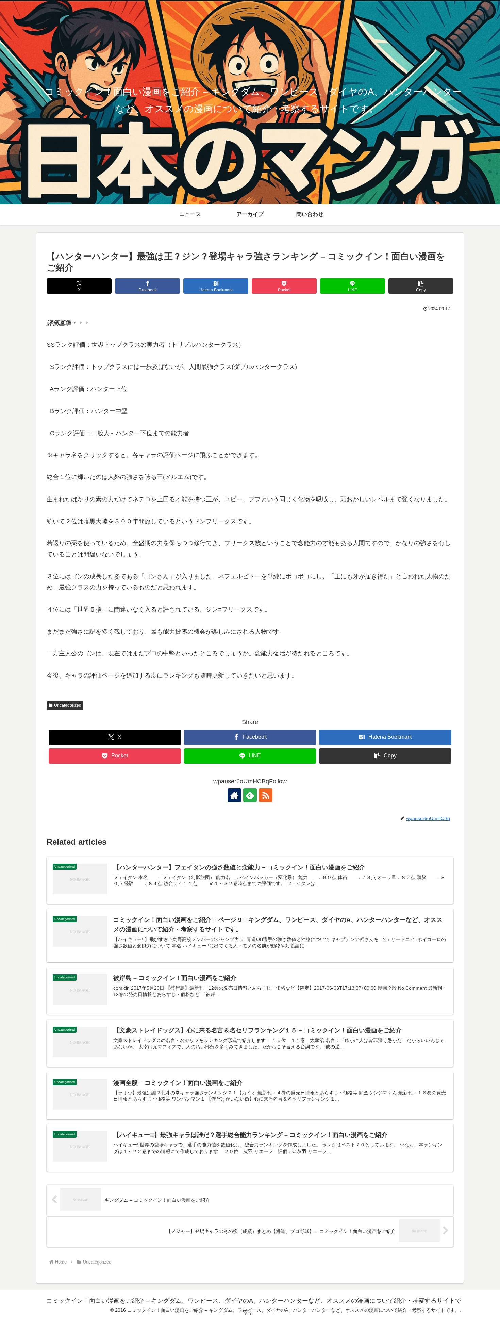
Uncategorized (67, 705)
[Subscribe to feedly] (250, 795)
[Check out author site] (234, 795)
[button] (420, 286)
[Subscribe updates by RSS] (265, 795)
